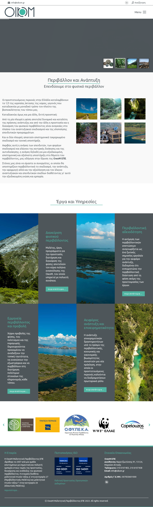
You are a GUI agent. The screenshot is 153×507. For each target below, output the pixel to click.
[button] (3, 425)
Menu (138, 12)
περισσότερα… (11, 490)
